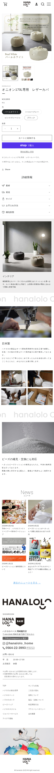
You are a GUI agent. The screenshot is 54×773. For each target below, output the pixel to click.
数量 (4, 124)
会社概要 (31, 714)
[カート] (5, 4)
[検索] (42, 4)
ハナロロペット (9, 695)
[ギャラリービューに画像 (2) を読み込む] (27, 73)
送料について (33, 695)
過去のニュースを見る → (27, 583)
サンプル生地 (33, 686)
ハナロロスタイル (9, 709)
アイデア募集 (8, 718)
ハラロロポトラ (9, 700)
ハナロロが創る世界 (10, 690)
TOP (4, 686)
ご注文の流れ (33, 690)
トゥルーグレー (33, 112)
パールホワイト (11, 112)
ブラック (31, 118)
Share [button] (7, 169)
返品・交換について (36, 700)
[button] (27, 185)
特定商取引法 (33, 705)
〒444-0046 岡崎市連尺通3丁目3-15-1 (18, 634)
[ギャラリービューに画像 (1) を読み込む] (10, 73)
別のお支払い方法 (27, 152)
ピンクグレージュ (13, 118)
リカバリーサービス (10, 714)
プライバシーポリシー (36, 709)
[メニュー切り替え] (48, 4)
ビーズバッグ (8, 705)
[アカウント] (36, 4)
